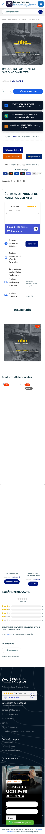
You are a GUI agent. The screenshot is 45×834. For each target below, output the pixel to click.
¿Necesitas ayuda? (22, 822)
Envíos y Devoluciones (11, 750)
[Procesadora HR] (12, 477)
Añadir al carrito (28, 91)
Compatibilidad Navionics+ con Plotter (18, 731)
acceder (9, 634)
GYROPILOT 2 (34, 19)
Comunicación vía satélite (12, 705)
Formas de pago (8, 746)
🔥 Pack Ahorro (11, 156)
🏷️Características (12, 150)
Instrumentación (14, 19)
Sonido (5, 723)
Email (7, 807)
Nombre (7, 800)
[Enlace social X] (14, 181)
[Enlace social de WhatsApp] (20, 181)
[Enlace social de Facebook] (11, 181)
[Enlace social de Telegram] (24, 181)
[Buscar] (40, 12)
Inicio (4, 19)
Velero (24, 19)
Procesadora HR (12, 574)
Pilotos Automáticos (10, 727)
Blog (4, 761)
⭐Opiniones (33, 156)
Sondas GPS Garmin (10, 714)
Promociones (7, 742)
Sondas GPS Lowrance (11, 710)
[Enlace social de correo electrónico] (17, 181)
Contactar (32, 244)
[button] (12, 581)
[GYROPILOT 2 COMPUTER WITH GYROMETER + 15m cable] (33, 477)
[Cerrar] (41, 763)
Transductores (8, 718)
